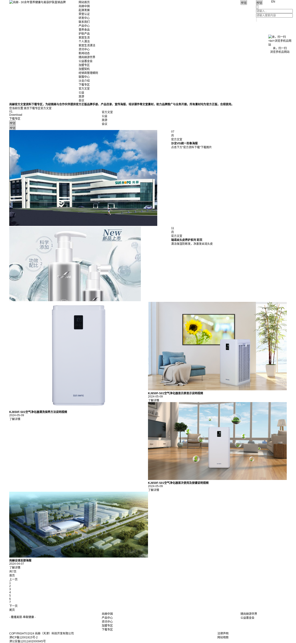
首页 (26, 108)
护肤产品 (84, 33)
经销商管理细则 (88, 73)
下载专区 (84, 84)
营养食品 (84, 29)
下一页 (13, 606)
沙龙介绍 (84, 80)
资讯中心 (84, 49)
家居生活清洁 (87, 45)
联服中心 (84, 77)
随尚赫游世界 (87, 57)
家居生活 (84, 37)
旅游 (81, 96)
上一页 (13, 579)
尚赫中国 (84, 6)
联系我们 (84, 22)
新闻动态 (84, 53)
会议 (81, 100)
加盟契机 (84, 69)
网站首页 (84, 2)
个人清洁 (84, 41)
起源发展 (84, 10)
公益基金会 (85, 61)
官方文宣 (84, 88)
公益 (81, 92)
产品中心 (84, 25)
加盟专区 (84, 65)
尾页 (12, 610)
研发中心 (84, 18)
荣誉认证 (84, 14)
